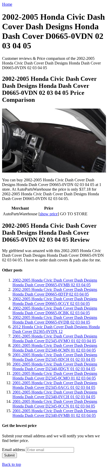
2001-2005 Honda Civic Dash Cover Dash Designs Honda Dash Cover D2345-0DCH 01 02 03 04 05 (54, 357)
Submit (9, 455)
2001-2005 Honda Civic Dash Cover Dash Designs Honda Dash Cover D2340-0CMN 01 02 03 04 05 (54, 347)
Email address (13, 449)
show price (49, 214)
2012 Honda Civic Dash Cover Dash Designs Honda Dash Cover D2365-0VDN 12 (56, 329)
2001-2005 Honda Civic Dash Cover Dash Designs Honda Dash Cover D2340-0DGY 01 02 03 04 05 (54, 366)
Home (7, 4)
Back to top (11, 464)
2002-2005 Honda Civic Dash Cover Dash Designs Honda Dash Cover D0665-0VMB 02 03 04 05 (54, 282)
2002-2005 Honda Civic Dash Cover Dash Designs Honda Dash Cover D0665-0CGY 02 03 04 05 (54, 301)
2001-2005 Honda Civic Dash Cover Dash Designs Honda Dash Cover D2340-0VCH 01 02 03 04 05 (54, 394)
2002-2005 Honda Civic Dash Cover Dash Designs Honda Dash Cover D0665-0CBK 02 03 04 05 (54, 310)
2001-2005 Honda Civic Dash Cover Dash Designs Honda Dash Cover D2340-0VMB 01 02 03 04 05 (54, 413)
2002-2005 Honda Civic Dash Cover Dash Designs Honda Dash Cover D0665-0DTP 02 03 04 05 (54, 291)
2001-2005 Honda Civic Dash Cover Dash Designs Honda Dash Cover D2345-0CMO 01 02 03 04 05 (54, 375)
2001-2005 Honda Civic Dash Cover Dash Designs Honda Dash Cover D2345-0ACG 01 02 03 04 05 (54, 385)
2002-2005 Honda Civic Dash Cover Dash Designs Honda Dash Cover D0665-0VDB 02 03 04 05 (54, 319)
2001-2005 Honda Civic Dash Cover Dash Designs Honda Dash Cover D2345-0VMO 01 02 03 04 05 (54, 338)
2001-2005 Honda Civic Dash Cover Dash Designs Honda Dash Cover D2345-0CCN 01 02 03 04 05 (54, 403)
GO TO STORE (74, 214)
